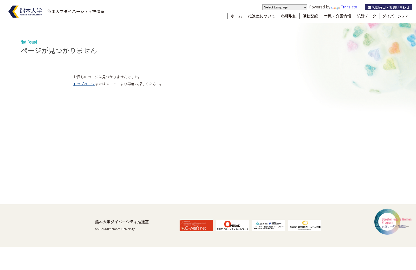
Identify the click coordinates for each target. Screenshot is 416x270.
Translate (349, 7)
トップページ (84, 83)
